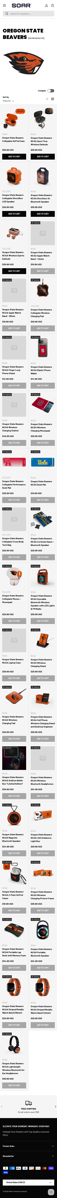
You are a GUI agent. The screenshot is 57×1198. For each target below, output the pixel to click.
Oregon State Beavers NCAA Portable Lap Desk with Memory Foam (14, 952)
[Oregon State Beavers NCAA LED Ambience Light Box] (43, 815)
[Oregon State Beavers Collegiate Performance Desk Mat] (14, 462)
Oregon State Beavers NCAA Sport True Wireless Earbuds (41, 141)
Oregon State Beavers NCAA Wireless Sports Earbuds (13, 255)
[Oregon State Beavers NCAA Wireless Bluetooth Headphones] (43, 758)
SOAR (10, 1191)
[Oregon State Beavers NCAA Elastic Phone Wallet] (43, 348)
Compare (42, 90)
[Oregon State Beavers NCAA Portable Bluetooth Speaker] (43, 930)
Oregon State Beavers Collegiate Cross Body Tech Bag (13, 541)
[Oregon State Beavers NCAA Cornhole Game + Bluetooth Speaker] (43, 519)
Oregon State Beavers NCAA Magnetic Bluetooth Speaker (13, 837)
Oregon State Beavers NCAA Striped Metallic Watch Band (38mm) (13, 1009)
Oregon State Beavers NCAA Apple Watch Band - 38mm (13, 312)
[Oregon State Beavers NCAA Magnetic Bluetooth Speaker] (14, 815)
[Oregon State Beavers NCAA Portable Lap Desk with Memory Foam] (14, 930)
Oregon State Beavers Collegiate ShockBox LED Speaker (13, 198)
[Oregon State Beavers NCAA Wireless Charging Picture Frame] (43, 873)
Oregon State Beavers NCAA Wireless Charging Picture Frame (42, 895)
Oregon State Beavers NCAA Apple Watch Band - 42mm (41, 255)
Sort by (6, 97)
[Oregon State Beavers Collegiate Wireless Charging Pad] (43, 290)
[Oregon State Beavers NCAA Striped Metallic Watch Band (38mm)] (14, 987)
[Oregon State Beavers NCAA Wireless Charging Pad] (14, 697)
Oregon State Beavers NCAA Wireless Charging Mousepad (41, 427)
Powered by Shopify (20, 1191)
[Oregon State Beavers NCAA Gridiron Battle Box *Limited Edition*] (14, 758)
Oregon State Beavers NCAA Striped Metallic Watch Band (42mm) (41, 1009)
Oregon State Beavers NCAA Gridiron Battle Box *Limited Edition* (13, 780)
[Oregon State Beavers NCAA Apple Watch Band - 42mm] (43, 233)
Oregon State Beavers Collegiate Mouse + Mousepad (13, 598)
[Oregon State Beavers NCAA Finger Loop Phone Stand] (14, 347)
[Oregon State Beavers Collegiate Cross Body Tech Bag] (14, 519)
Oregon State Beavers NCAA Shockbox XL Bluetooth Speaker (41, 198)
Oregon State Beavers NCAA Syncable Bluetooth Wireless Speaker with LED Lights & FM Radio (43, 602)
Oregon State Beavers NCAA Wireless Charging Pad (13, 719)
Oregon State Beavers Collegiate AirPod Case (13, 139)
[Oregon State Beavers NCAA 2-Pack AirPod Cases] (14, 872)
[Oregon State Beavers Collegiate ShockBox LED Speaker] (14, 176)
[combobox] (28, 13)
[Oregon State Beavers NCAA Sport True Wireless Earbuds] (43, 119)
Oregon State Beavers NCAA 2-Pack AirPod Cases (13, 894)
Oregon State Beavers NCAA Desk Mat (41, 483)
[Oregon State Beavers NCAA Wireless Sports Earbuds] (14, 233)
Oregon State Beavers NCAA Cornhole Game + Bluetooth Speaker (42, 541)
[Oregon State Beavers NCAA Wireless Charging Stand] (43, 640)
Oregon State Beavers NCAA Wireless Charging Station (13, 427)
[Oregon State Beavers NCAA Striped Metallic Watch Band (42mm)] (43, 987)
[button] (53, 5)
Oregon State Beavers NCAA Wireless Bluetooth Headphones (42, 780)
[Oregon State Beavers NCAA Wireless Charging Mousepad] (43, 405)
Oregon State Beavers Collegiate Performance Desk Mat (14, 484)
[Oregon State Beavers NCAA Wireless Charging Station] (14, 405)
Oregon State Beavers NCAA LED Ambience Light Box (41, 837)
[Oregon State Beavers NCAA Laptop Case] (14, 640)
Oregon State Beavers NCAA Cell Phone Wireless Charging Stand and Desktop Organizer (43, 721)
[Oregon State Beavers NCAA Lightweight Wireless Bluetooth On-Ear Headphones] (14, 1044)
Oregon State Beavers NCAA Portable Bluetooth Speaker (41, 952)
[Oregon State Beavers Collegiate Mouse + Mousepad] (14, 576)
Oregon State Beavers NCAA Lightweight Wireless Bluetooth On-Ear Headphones (13, 1068)
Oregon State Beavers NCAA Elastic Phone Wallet (41, 370)
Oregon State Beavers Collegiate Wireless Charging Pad (41, 312)
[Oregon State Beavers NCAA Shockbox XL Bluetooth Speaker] (43, 176)
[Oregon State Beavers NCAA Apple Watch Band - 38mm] (14, 290)
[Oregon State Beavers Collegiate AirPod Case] (14, 118)
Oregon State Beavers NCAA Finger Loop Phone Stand (13, 370)
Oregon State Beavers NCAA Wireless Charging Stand (41, 662)
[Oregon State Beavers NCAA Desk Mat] (43, 462)
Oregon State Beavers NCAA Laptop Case (13, 661)
